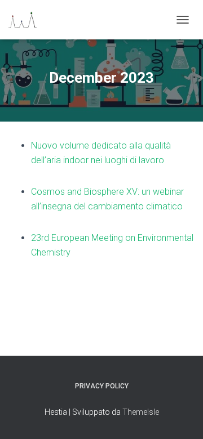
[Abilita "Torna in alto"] (180, 416)
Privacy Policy (102, 386)
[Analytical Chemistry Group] (26, 20)
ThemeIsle (140, 411)
